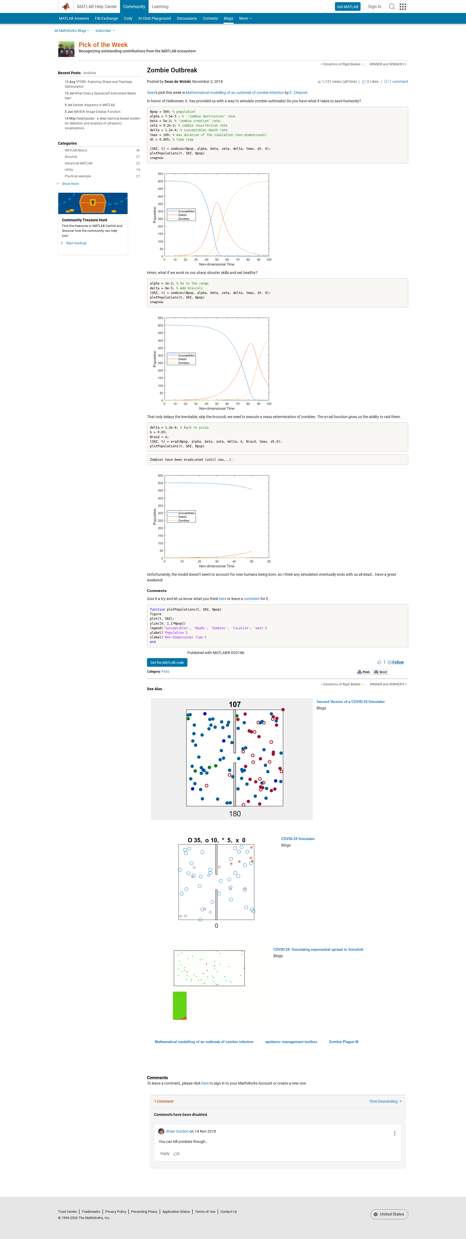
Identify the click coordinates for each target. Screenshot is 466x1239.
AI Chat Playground (154, 18)
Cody (128, 18)
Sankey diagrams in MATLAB (94, 105)
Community (134, 6)
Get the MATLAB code (167, 663)
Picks (165, 671)
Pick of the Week (103, 45)
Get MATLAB (347, 7)
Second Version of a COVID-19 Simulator (351, 702)
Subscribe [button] (103, 30)
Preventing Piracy (144, 1212)
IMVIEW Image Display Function (97, 112)
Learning (160, 6)
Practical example (102, 176)
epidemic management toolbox (291, 1042)
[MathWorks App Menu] (403, 7)
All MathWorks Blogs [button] (70, 30)
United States (391, 1214)
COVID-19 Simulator (298, 839)
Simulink (102, 157)
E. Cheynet (298, 92)
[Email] (380, 671)
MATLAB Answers (73, 18)
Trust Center (67, 1212)
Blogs (228, 18)
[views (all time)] (319, 82)
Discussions (187, 18)
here (222, 599)
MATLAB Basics (102, 150)
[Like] (379, 662)
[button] (392, 6)
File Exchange (106, 18)
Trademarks (91, 1212)
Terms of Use (205, 1212)
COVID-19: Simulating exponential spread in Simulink (318, 949)
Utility (102, 170)
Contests (210, 18)
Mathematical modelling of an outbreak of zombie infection (235, 92)
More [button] (243, 18)
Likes (372, 81)
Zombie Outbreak (172, 70)
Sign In (376, 8)
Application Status (176, 1212)
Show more (70, 184)
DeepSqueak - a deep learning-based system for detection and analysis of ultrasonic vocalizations (102, 123)
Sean (151, 92)
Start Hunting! (76, 243)
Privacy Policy (115, 1212)
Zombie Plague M (343, 1042)
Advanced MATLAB (102, 163)
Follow (398, 662)
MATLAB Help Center (97, 6)
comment (252, 599)
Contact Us (228, 1212)
